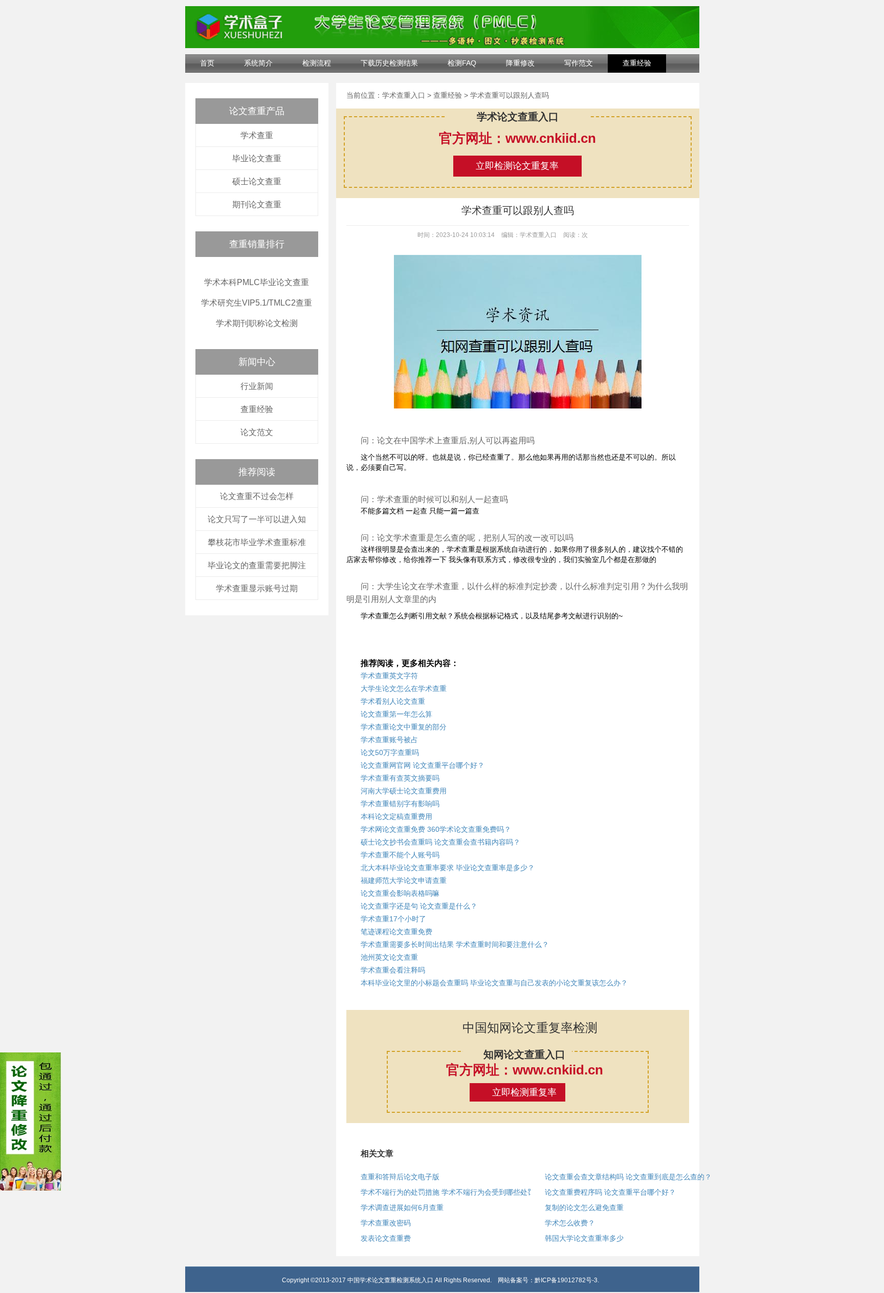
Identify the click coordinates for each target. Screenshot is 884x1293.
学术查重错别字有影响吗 (400, 804)
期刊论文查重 (256, 204)
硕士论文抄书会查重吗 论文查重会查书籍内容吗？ (440, 842)
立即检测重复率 (524, 1092)
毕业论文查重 (256, 158)
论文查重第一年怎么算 (396, 714)
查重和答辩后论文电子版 (400, 1177)
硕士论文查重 (256, 181)
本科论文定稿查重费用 (396, 816)
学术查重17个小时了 (393, 919)
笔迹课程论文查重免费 (396, 932)
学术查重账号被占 (389, 740)
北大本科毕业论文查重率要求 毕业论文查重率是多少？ (448, 868)
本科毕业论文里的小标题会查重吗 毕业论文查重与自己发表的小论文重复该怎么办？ (494, 983)
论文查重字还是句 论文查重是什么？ (419, 906)
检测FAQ (462, 63)
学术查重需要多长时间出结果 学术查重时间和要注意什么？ (455, 944)
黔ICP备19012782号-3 (566, 1280)
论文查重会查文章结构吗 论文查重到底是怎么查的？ (628, 1177)
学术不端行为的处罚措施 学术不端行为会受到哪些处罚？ (451, 1192)
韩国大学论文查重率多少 (584, 1238)
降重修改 (520, 63)
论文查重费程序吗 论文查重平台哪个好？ (610, 1192)
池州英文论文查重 (389, 957)
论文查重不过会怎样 (257, 496)
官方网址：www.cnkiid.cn (517, 138)
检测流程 (316, 63)
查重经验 (637, 63)
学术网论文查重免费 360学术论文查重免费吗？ (436, 829)
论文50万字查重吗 (390, 752)
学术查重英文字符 (389, 676)
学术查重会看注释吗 (393, 970)
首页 (207, 63)
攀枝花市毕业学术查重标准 (257, 542)
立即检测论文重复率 (517, 166)
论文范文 (256, 432)
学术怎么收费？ (570, 1223)
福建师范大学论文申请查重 (404, 880)
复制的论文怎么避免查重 (584, 1207)
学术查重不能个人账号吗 (400, 855)
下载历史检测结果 (389, 63)
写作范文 (578, 63)
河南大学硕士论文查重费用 (404, 791)
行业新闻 (256, 386)
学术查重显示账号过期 (257, 588)
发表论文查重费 (386, 1238)
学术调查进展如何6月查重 (402, 1207)
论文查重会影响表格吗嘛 (400, 893)
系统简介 (258, 63)
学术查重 (256, 135)
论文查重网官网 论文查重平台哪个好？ (422, 765)
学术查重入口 (403, 95)
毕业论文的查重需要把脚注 (257, 565)
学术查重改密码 (386, 1223)
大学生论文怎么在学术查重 (404, 688)
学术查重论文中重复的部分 (404, 727)
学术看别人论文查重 (393, 701)
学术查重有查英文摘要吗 (400, 778)
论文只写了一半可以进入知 (257, 519)
